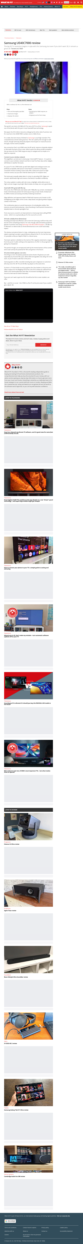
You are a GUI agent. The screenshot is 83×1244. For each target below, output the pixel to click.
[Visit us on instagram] (52, 2)
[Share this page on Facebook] (5, 55)
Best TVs (42, 30)
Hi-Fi (26, 6)
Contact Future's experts (29, 1227)
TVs (41, 6)
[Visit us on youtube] (54, 2)
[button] (81, 2)
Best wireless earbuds (68, 30)
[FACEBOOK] (13, 367)
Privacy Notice (9, 350)
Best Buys (20, 6)
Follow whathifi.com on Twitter (13, 329)
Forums (65, 6)
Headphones (34, 6)
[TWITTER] (16, 367)
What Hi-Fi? (23, 52)
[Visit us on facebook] (46, 2)
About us (25, 1231)
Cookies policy (64, 1227)
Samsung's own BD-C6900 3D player (33, 224)
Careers (7, 1234)
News (6, 6)
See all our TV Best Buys (11, 326)
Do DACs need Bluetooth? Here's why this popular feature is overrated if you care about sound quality (67, 245)
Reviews (12, 6)
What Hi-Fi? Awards (76, 6)
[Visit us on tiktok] (59, 2)
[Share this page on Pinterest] (10, 55)
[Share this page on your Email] (15, 55)
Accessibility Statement (66, 1231)
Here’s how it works (49, 58)
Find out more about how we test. (32, 123)
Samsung (44, 126)
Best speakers (53, 30)
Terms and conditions (10, 1227)
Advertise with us (9, 1231)
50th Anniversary (30, 30)
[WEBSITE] (18, 367)
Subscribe (66, 2)
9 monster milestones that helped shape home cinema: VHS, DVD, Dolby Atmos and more (67, 255)
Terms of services (25, 349)
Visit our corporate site (63, 1216)
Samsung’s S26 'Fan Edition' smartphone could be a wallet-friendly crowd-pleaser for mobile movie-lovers (67, 284)
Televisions (18, 38)
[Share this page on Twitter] (8, 55)
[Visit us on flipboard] (57, 2)
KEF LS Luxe (18, 30)
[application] (28, 305)
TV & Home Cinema (9, 38)
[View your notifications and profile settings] (78, 2)
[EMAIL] (21, 367)
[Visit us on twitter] (49, 2)
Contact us (44, 1231)
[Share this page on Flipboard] (13, 55)
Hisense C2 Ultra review (65, 262)
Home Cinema (48, 6)
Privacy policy (45, 1227)
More (56, 6)
